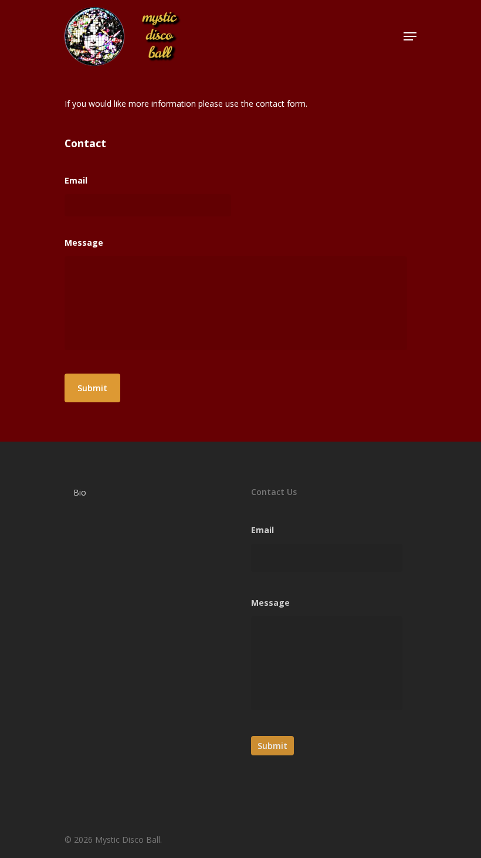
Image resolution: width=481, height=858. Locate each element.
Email (76, 180)
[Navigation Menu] (410, 36)
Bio (79, 492)
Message (84, 243)
